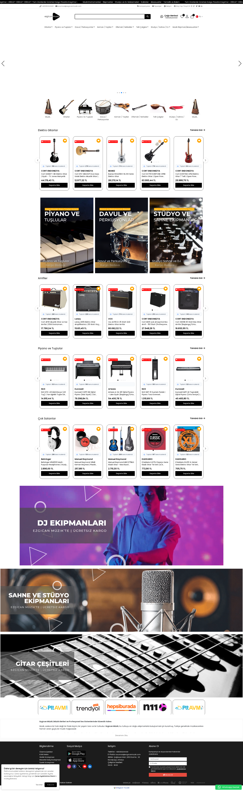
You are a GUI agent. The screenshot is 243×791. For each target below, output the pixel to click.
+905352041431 (48, 6)
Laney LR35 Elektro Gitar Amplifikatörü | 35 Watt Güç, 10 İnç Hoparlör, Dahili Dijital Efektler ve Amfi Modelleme (87, 323)
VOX (110, 318)
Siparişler (158, 6)
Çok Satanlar (47, 418)
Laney (78, 318)
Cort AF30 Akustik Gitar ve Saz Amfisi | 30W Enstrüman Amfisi (54, 323)
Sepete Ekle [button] (54, 185)
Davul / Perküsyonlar (84, 27)
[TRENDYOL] (87, 707)
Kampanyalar (144, 6)
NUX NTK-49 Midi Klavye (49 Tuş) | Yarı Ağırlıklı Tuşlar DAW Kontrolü (54, 393)
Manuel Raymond (84, 459)
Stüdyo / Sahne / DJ (160, 27)
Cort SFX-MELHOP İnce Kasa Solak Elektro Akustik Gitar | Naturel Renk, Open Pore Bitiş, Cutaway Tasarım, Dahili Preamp (87, 175)
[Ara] (148, 16)
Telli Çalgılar (141, 27)
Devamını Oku (121, 735)
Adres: (110, 757)
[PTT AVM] (54, 707)
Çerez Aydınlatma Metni (45, 776)
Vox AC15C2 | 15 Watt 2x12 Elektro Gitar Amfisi (119, 323)
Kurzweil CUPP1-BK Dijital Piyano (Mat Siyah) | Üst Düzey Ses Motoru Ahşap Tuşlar (85, 393)
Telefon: (111, 751)
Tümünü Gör (196, 130)
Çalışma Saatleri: (115, 762)
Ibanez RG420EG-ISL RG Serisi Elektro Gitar (121, 175)
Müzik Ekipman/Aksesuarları (185, 27)
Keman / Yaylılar (104, 27)
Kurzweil (79, 389)
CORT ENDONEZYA (50, 170)
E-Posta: (111, 754)
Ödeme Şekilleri (46, 752)
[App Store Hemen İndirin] (86, 760)
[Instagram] (192, 6)
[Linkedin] (90, 766)
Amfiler (42, 278)
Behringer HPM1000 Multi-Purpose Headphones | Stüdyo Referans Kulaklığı (54, 463)
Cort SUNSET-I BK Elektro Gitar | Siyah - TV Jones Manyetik (54, 175)
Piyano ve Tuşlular (63, 27)
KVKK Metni (43, 754)
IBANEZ (111, 170)
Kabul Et (50, 785)
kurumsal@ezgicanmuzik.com (69, 6)
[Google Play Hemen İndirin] (86, 753)
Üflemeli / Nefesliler (124, 27)
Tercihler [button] (39, 785)
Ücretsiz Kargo (46, 141)
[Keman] (121, 63)
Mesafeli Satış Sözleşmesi (50, 760)
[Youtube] (85, 766)
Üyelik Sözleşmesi (46, 762)
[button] (199, 16)
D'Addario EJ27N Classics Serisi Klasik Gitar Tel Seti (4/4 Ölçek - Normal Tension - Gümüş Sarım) (155, 463)
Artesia (112, 389)
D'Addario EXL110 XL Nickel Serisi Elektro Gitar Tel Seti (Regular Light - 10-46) (186, 463)
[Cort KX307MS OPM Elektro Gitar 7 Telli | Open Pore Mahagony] (188, 150)
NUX (43, 389)
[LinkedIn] (202, 6)
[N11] (155, 707)
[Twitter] (197, 6)
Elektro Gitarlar (48, 130)
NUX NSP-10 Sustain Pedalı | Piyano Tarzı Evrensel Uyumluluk (153, 393)
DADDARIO (147, 459)
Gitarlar (47, 27)
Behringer (46, 459)
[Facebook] (194, 6)
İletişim (169, 6)
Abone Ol (169, 775)
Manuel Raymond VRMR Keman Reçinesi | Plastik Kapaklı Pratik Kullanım (85, 463)
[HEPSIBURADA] (121, 707)
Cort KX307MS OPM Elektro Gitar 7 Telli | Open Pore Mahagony (187, 175)
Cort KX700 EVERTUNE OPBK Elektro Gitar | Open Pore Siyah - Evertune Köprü (154, 175)
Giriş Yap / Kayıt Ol (183, 6)
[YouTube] (199, 6)
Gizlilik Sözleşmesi (46, 757)
